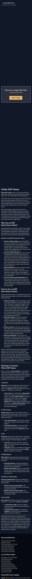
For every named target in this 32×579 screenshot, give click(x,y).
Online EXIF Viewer (9, 3)
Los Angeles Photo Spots (8, 564)
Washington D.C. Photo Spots (9, 557)
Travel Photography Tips (7, 546)
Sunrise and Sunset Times (8, 540)
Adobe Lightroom (5, 542)
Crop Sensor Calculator (7, 547)
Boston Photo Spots (6, 562)
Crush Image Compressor (8, 549)
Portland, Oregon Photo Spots (9, 568)
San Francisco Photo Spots (8, 566)
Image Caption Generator (8, 551)
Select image (16, 98)
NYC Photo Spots (5, 561)
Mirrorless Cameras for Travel (9, 544)
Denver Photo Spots (6, 570)
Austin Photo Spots (6, 571)
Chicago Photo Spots (7, 559)
